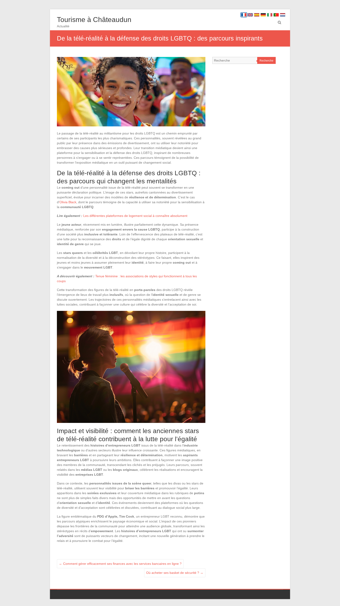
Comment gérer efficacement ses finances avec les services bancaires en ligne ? (120, 563)
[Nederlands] (282, 15)
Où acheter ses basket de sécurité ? (174, 573)
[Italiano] (269, 15)
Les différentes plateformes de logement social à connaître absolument (135, 216)
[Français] (244, 15)
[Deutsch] (263, 15)
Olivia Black (67, 202)
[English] (250, 15)
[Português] (276, 15)
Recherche (266, 60)
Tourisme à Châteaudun (94, 19)
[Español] (257, 15)
